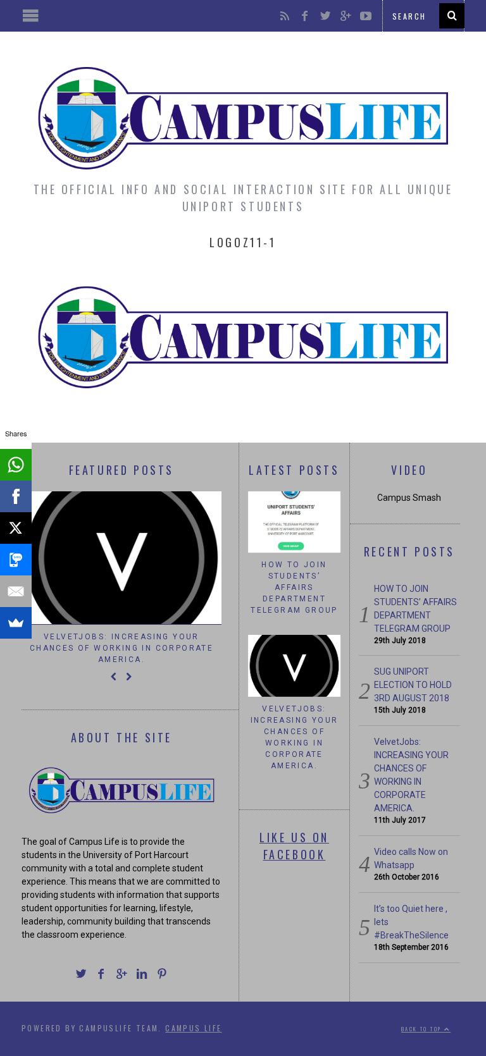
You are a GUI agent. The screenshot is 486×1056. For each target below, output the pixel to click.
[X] (16, 528)
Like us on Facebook (294, 846)
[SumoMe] (16, 623)
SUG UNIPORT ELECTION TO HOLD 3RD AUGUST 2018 (413, 684)
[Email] (16, 591)
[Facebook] (16, 496)
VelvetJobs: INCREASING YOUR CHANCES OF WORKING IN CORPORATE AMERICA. (121, 648)
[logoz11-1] (243, 392)
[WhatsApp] (16, 465)
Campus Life (193, 1027)
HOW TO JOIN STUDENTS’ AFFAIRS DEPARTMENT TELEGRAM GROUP (294, 587)
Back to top (422, 1029)
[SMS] (16, 559)
